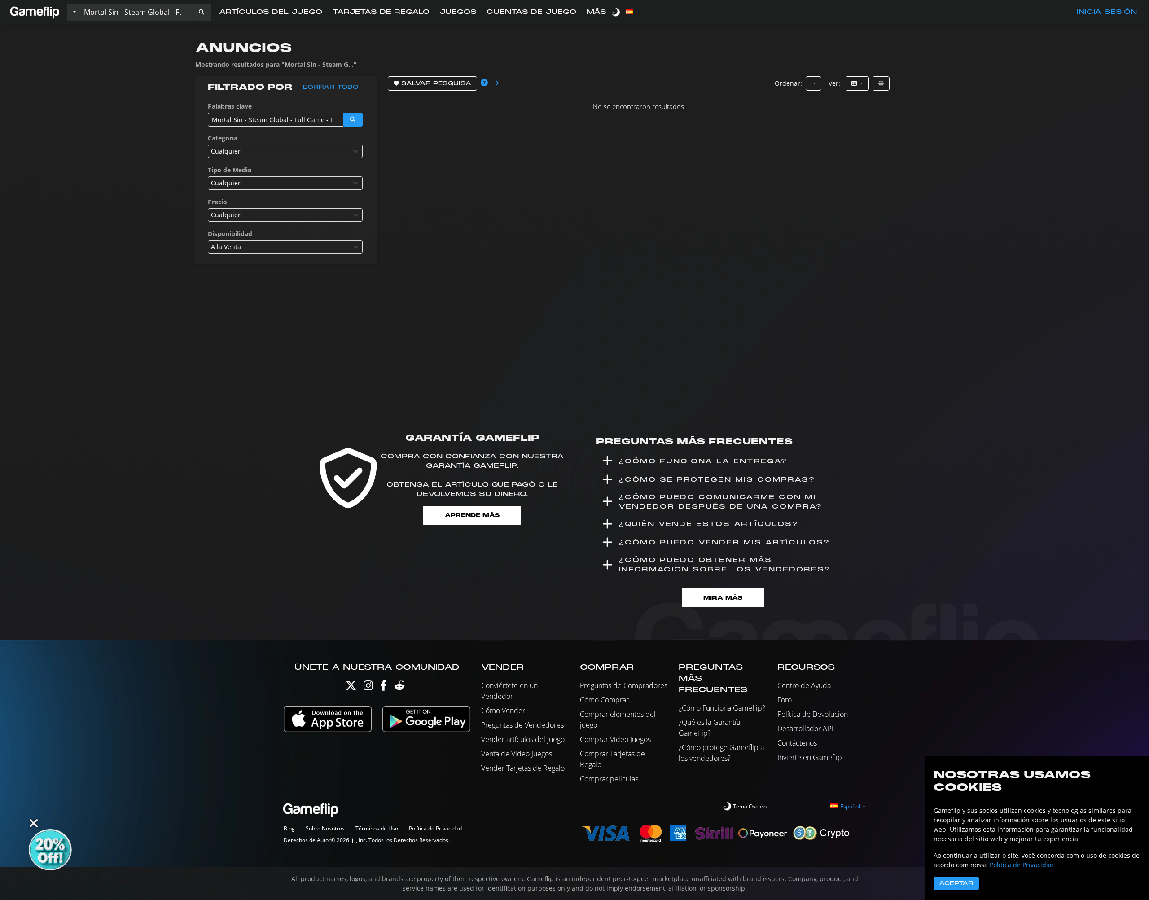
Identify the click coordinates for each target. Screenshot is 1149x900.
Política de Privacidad (435, 828)
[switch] (616, 12)
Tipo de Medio (230, 170)
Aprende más (472, 515)
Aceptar (956, 883)
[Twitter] (351, 687)
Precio (217, 202)
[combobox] (285, 151)
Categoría (222, 138)
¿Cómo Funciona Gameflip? (722, 708)
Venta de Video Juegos (516, 754)
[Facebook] (383, 687)
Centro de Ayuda (804, 685)
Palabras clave (230, 106)
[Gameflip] (34, 11)
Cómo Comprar (604, 700)
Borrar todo (331, 87)
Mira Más (722, 597)
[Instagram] (368, 687)
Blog (289, 828)
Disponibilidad (230, 233)
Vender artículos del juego (523, 739)
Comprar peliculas (609, 779)
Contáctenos (797, 743)
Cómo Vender (503, 711)
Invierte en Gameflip (809, 757)
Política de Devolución (812, 714)
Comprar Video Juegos (615, 739)
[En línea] (881, 83)
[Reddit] (399, 687)
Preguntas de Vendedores (522, 725)
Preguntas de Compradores (623, 685)
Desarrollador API (805, 728)
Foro (784, 700)
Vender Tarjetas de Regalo (523, 768)
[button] (201, 12)
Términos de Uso (376, 828)
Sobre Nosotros (325, 828)
